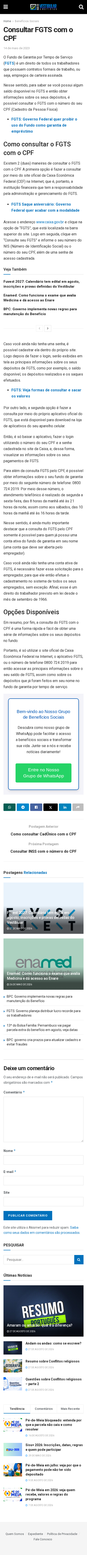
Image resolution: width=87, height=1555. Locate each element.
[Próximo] (47, 328)
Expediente (35, 1534)
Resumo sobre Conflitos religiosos (53, 1361)
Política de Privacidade (62, 1534)
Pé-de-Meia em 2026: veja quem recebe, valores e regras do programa (50, 1494)
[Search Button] (79, 1259)
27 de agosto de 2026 (22, 1331)
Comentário (14, 1092)
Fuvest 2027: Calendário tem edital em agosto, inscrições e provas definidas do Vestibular (40, 917)
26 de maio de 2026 (20, 984)
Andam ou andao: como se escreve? (53, 1343)
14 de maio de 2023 (16, 48)
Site (6, 1192)
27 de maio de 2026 (20, 928)
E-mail (9, 1171)
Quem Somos (15, 1534)
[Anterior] (39, 328)
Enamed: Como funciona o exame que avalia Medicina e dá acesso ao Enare (43, 976)
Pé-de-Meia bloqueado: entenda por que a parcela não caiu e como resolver (54, 1424)
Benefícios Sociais (27, 21)
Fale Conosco (43, 1539)
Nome (9, 1150)
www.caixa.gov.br (50, 222)
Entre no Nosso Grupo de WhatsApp (43, 772)
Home (7, 21)
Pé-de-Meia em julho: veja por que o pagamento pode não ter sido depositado (53, 1469)
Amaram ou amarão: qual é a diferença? (39, 1325)
